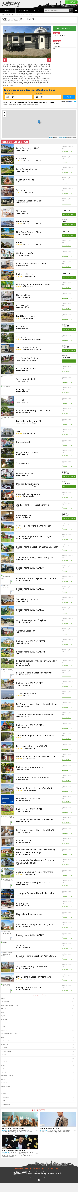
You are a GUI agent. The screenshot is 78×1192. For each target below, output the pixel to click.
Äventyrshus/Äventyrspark (9, 1005)
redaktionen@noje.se (43, 1178)
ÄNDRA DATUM (66, 151)
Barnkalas (4, 1012)
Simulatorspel (5, 1086)
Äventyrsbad (5, 1002)
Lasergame (4, 1047)
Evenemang (23, 10)
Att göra (8, 10)
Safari (3, 1079)
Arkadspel (4, 998)
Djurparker (4, 1030)
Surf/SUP (3, 1093)
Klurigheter (5, 1040)
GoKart (3, 1037)
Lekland (3, 1055)
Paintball (4, 1072)
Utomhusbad (5, 1100)
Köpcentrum (5, 1044)
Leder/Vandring (6, 1051)
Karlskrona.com (5, 14)
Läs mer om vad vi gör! (52, 1174)
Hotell (13, 14)
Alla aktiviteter (8, 1104)
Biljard (3, 1016)
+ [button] (4, 113)
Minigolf (3, 1065)
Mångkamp (4, 1062)
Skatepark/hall (5, 1090)
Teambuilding (5, 1097)
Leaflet (51, 137)
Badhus (3, 1009)
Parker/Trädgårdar (7, 1076)
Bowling (3, 1023)
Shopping (4, 1083)
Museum (3, 1069)
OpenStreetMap (62, 137)
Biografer (4, 1019)
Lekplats (3, 1058)
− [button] (4, 115)
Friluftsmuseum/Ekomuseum (9, 1033)
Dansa (3, 1026)
